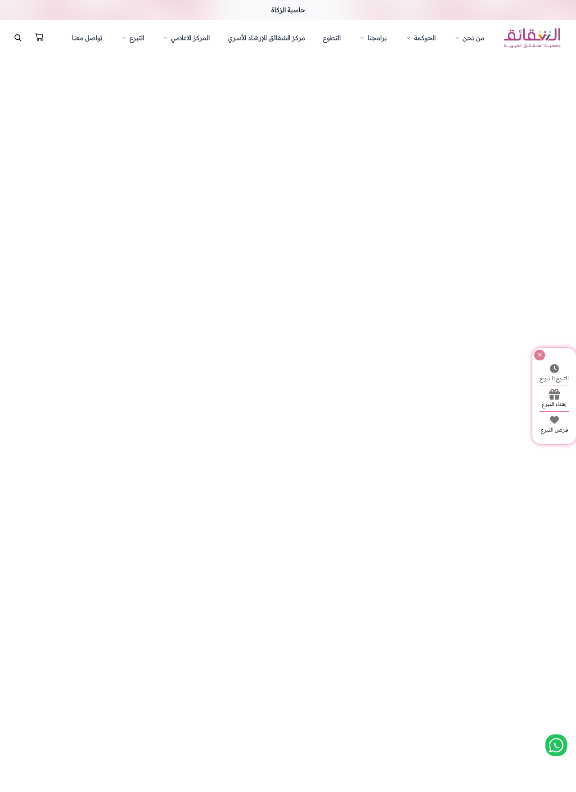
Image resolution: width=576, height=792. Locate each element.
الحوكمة (425, 38)
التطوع (332, 38)
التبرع (137, 38)
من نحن (473, 38)
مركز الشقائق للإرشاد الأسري (266, 38)
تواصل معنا (87, 38)
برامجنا (377, 38)
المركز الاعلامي (190, 38)
